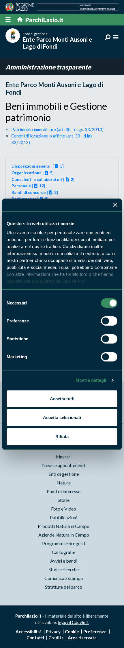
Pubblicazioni (63, 517)
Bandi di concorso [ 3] (35, 192)
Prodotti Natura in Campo (63, 526)
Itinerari (64, 456)
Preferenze (95, 631)
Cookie (72, 631)
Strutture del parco (63, 587)
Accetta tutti (62, 398)
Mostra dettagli (91, 380)
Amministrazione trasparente (48, 67)
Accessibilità (29, 631)
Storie (63, 500)
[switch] (109, 321)
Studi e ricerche (63, 569)
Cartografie (63, 552)
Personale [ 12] (28, 185)
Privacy (53, 631)
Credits (55, 637)
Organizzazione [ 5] (33, 172)
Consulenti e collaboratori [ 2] (43, 179)
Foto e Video (63, 508)
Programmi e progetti (63, 543)
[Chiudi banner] (115, 205)
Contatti (35, 637)
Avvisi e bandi (63, 560)
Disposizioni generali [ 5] (38, 166)
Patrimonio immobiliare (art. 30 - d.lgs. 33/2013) (57, 129)
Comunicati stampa (63, 578)
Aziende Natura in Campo (63, 534)
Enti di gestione (63, 474)
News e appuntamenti (63, 465)
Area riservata (82, 637)
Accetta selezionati (62, 417)
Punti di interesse (63, 491)
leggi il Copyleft (73, 622)
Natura (64, 482)
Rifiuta (62, 436)
